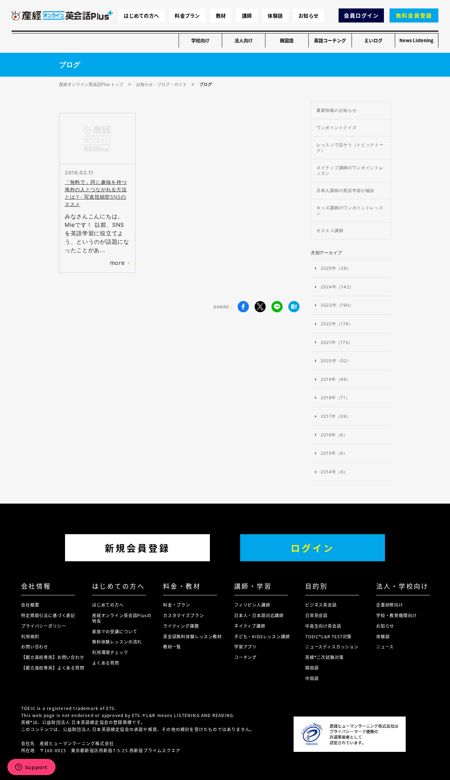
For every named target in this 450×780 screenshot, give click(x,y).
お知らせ (308, 15)
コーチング (245, 657)
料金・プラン (176, 605)
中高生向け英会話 (323, 626)
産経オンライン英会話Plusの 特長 (122, 618)
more (117, 262)
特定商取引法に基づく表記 (48, 615)
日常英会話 (316, 615)
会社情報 (36, 585)
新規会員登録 (137, 547)
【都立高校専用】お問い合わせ (52, 657)
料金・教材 (182, 585)
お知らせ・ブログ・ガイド (161, 84)
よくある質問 (105, 663)
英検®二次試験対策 (324, 657)
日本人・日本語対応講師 (259, 615)
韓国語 (287, 40)
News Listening (416, 40)
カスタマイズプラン (183, 615)
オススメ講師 (329, 230)
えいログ (373, 40)
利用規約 (30, 636)
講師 (247, 15)
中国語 (312, 678)
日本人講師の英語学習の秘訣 (345, 190)
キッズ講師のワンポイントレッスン (350, 210)
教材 (221, 15)
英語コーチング (330, 40)
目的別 (316, 585)
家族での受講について (114, 631)
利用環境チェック (110, 652)
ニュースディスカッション (332, 647)
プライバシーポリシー (43, 626)
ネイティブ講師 (249, 626)
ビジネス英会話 (321, 605)
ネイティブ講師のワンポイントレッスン (350, 170)
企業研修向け (389, 605)
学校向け (200, 40)
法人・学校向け (402, 585)
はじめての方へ (141, 15)
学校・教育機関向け (396, 615)
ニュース (385, 647)
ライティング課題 (181, 626)
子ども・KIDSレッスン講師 (262, 636)
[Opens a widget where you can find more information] (31, 767)
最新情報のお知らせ (336, 110)
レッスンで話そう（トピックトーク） (350, 147)
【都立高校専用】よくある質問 (52, 668)
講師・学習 (253, 585)
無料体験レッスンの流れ (117, 642)
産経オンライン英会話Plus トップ (91, 84)
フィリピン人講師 (252, 605)
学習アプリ (245, 647)
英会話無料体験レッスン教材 (192, 636)
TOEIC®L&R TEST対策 (328, 636)
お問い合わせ (34, 647)
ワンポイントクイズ (336, 127)
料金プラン (187, 15)
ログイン (312, 547)
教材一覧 (172, 647)
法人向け (243, 40)
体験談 (275, 15)
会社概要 (30, 605)
